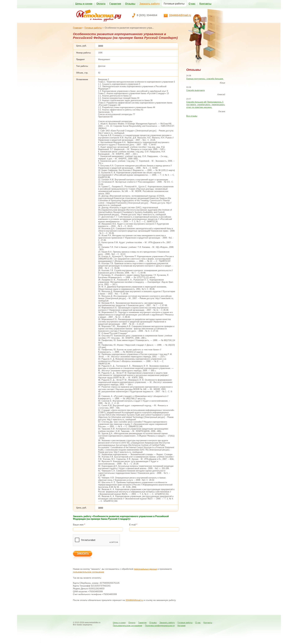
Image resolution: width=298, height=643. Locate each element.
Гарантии (115, 3)
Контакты (205, 3)
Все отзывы (191, 116)
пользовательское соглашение (88, 572)
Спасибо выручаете (195, 90)
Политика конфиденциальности (160, 625)
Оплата (100, 3)
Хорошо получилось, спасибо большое (205, 78)
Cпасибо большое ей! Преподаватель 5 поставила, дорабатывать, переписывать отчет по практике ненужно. (205, 104)
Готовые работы (174, 3)
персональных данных (145, 569)
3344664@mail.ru (180, 15)
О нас (192, 3)
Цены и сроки (83, 3)
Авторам (181, 625)
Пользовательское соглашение (127, 625)
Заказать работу (149, 3)
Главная (77, 27)
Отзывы (130, 3)
